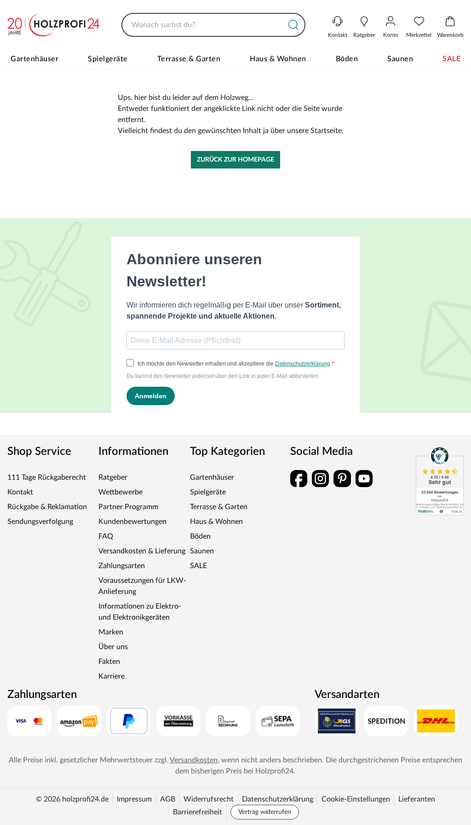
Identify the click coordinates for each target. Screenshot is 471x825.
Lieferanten (416, 799)
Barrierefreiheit (197, 812)
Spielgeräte (108, 59)
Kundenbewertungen (132, 521)
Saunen (400, 59)
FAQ (105, 536)
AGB (167, 799)
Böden (347, 59)
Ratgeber (112, 477)
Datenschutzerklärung (277, 799)
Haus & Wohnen (278, 59)
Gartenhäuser (34, 59)
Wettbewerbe (120, 492)
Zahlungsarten (121, 565)
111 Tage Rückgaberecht (46, 477)
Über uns (113, 647)
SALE (451, 59)
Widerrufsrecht (209, 799)
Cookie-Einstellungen (356, 799)
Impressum (134, 799)
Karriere (111, 676)
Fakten (109, 661)
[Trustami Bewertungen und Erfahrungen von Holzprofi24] (440, 480)
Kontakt (20, 492)
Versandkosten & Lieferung (141, 551)
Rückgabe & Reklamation (47, 507)
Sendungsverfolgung (40, 521)
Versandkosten (194, 760)
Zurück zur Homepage (235, 160)
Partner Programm (128, 507)
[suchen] (293, 24)
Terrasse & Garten (189, 59)
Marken (110, 632)
